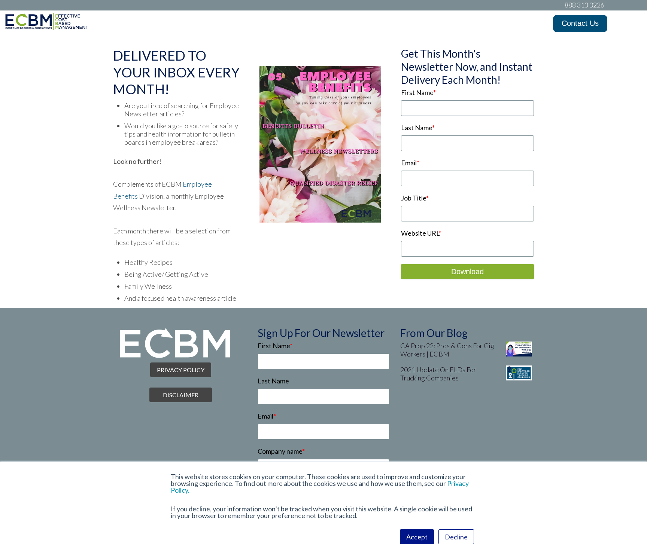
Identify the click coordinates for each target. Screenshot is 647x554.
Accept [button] (417, 537)
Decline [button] (456, 537)
